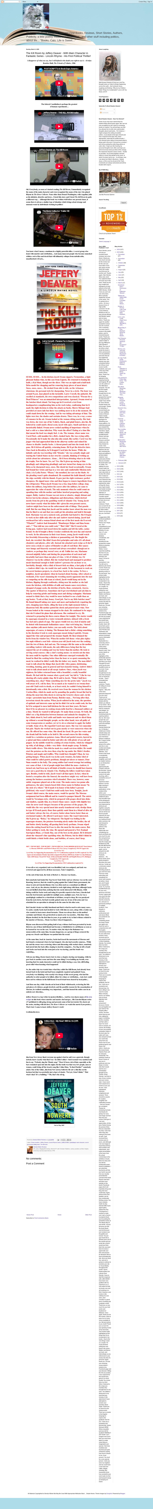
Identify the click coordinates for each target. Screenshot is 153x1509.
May (119, 277)
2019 (118, 479)
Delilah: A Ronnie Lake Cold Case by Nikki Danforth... (122, 310)
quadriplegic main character (77, 1142)
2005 (118, 516)
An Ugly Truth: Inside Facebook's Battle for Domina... (122, 361)
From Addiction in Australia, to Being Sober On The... (122, 371)
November (121, 258)
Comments (104, 113)
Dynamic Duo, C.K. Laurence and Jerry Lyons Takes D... (122, 412)
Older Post (88, 1215)
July (119, 272)
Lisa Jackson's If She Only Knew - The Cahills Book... (122, 381)
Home (59, 1215)
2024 (118, 466)
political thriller (65, 1142)
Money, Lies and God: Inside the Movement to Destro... (122, 352)
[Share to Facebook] (68, 1140)
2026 (118, 249)
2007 (118, 510)
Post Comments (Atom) (41, 1218)
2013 (118, 495)
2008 (118, 508)
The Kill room (43, 1144)
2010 (118, 503)
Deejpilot (109, 1493)
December (121, 254)
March (120, 283)
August (120, 269)
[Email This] (62, 1140)
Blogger (122, 1493)
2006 (118, 513)
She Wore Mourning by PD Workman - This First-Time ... (122, 391)
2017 (118, 484)
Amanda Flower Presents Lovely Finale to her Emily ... (122, 401)
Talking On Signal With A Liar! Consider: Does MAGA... (122, 300)
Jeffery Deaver (44, 1142)
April (119, 280)
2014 (118, 492)
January (121, 463)
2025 (118, 252)
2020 (118, 476)
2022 (118, 471)
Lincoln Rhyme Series (55, 1142)
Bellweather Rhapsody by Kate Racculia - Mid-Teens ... (122, 444)
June (120, 275)
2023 (118, 469)
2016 (118, 487)
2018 (118, 482)
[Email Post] (58, 1139)
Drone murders (35, 1142)
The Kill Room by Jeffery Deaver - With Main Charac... (122, 454)
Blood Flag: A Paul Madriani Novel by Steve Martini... (122, 332)
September (121, 265)
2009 (118, 505)
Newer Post (30, 1215)
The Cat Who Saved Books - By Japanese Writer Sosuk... (122, 433)
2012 (118, 497)
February (121, 460)
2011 (118, 500)
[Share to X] (66, 1140)
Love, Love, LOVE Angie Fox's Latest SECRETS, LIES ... (122, 321)
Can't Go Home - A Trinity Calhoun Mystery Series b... (122, 423)
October (120, 263)
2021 (118, 474)
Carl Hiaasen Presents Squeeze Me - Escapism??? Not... (122, 342)
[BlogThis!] (64, 1140)
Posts (103, 109)
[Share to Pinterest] (70, 1140)
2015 (118, 490)
